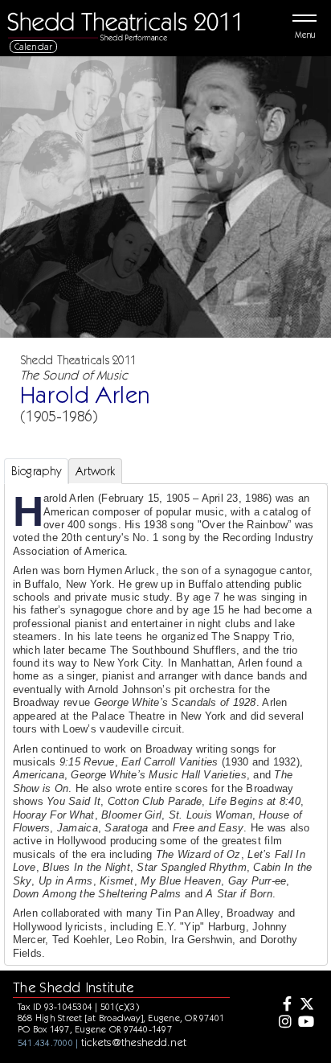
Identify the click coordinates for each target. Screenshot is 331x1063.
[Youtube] (306, 1023)
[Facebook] (283, 1005)
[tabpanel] (166, 739)
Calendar (33, 46)
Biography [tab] (36, 471)
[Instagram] (283, 1023)
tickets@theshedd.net (134, 1042)
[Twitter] (306, 1005)
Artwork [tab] (95, 471)
